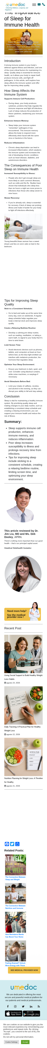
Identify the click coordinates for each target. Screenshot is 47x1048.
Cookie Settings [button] (11, 1042)
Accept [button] (25, 1042)
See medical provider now (24, 970)
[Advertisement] (23, 274)
